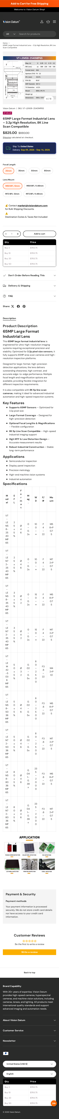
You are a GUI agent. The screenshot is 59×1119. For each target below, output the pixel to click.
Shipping (7, 137)
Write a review (29, 952)
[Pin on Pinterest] (24, 306)
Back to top (29, 972)
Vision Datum (9, 108)
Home (5, 43)
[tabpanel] (29, 604)
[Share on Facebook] (18, 306)
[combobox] (29, 34)
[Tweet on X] (12, 306)
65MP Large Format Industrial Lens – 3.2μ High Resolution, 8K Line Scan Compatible (29, 46)
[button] (48, 22)
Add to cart (39, 234)
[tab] (9, 318)
